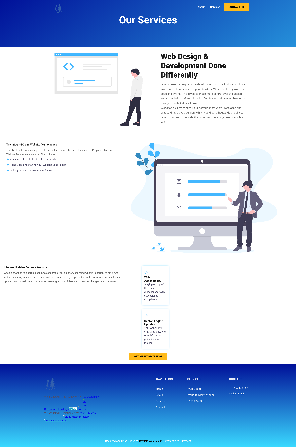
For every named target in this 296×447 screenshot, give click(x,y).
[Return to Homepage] (76, 384)
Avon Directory (88, 413)
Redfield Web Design (150, 441)
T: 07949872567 (238, 388)
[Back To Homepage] (58, 8)
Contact (160, 407)
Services (215, 7)
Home (159, 388)
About (201, 7)
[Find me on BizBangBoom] (84, 409)
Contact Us (236, 7)
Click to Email (236, 393)
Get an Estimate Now (148, 356)
